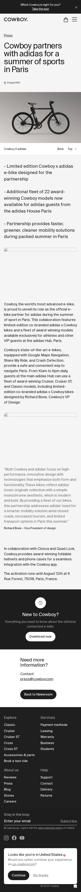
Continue (18, 875)
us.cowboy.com (23, 864)
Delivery (46, 789)
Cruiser (9, 731)
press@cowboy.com (36, 679)
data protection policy (50, 828)
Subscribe (68, 821)
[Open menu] (74, 19)
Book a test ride (16, 761)
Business (47, 743)
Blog (7, 789)
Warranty (47, 737)
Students (47, 749)
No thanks (40, 875)
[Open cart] (66, 19)
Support (46, 777)
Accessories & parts (19, 755)
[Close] (76, 7)
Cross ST (10, 749)
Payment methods (53, 725)
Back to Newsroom (38, 694)
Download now (40, 636)
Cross (8, 743)
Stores (9, 795)
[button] (75, 886)
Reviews (10, 777)
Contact (46, 783)
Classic (9, 725)
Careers (10, 801)
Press (8, 35)
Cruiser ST (11, 737)
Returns (46, 795)
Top (70, 149)
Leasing (46, 731)
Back (60, 149)
